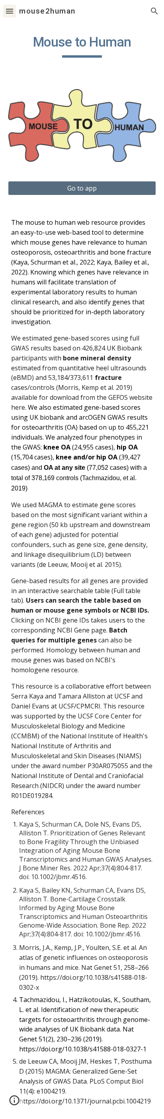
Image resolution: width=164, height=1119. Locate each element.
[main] (82, 46)
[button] (9, 11)
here (18, 407)
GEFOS (118, 397)
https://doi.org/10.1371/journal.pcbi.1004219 (85, 1101)
